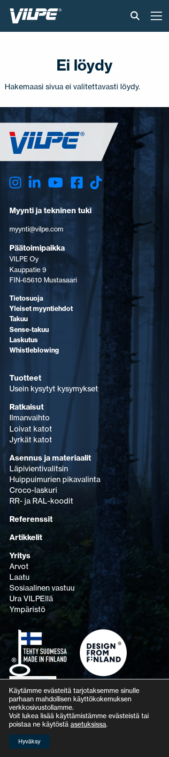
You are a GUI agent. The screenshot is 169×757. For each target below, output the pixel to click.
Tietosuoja (26, 298)
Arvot (19, 566)
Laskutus (23, 340)
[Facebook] (76, 183)
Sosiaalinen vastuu (42, 587)
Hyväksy (29, 741)
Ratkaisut (26, 406)
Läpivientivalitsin (38, 468)
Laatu (19, 577)
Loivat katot (30, 428)
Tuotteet (25, 377)
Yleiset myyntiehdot (41, 308)
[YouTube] (55, 183)
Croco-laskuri (33, 490)
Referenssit (31, 519)
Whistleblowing (34, 350)
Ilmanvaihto (29, 417)
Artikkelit (25, 537)
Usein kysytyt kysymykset (53, 388)
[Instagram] (15, 183)
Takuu (18, 319)
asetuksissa (88, 724)
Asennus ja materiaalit (50, 457)
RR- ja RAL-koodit (41, 500)
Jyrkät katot (30, 439)
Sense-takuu (29, 329)
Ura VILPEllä (31, 598)
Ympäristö (27, 609)
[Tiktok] (96, 183)
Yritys (20, 555)
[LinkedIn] (34, 183)
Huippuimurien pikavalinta (54, 479)
